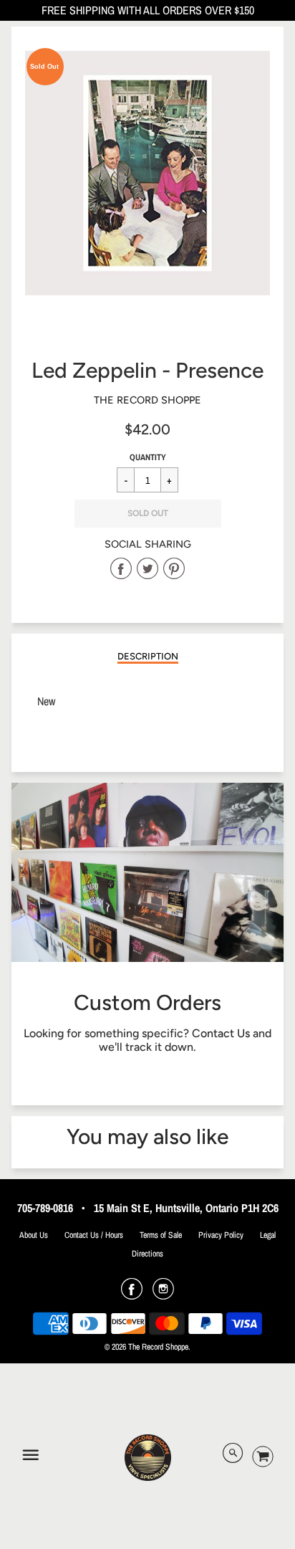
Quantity (148, 457)
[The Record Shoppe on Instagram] (163, 1294)
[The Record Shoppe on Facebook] (131, 1294)
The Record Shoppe (147, 400)
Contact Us (221, 1033)
